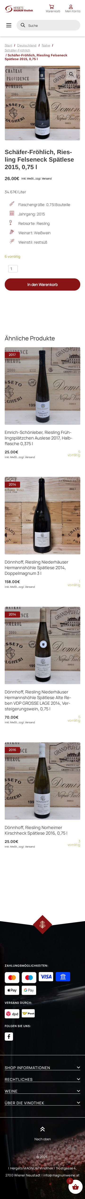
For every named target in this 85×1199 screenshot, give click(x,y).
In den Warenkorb (42, 284)
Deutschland (26, 45)
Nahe (46, 45)
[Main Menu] (9, 25)
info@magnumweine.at (61, 1175)
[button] (71, 74)
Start (8, 45)
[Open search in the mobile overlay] (48, 25)
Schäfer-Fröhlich (17, 50)
